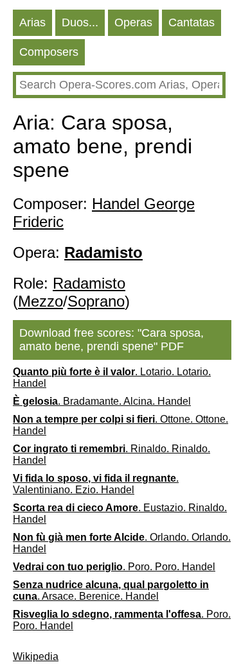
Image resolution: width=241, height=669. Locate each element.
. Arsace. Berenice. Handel (111, 590)
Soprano (96, 301)
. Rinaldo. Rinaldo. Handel (111, 454)
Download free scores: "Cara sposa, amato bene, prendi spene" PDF (111, 339)
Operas (133, 22)
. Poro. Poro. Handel (114, 566)
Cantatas (191, 22)
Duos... (80, 22)
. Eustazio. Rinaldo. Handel (120, 513)
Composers (48, 52)
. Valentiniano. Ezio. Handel (96, 484)
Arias (32, 22)
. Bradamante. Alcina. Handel (102, 401)
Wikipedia (35, 656)
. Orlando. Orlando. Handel (122, 543)
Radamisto (89, 283)
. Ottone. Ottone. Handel (120, 425)
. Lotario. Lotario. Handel (112, 377)
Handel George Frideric (104, 212)
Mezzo (40, 301)
